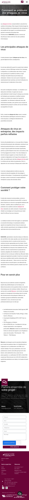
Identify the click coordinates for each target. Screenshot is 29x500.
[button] (27, 2)
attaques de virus (7, 24)
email (3, 406)
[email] (2, 402)
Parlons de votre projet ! (19, 497)
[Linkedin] (3, 488)
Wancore (13, 291)
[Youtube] (7, 488)
